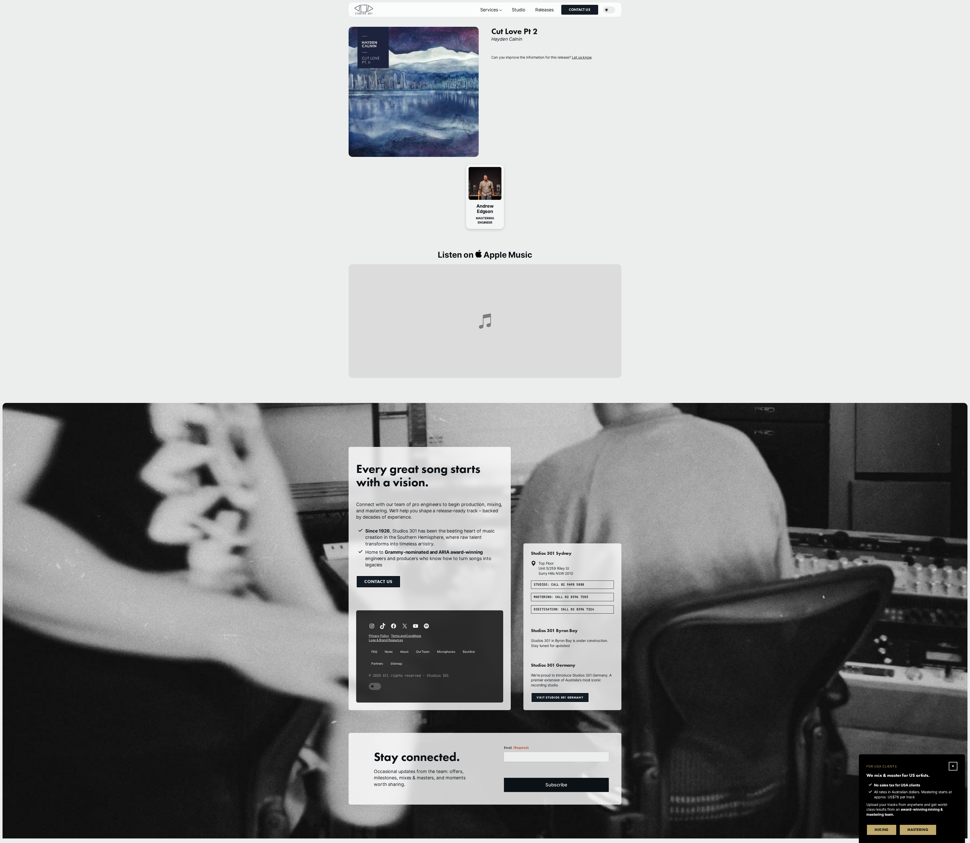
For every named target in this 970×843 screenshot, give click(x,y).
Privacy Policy (379, 636)
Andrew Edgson (484, 208)
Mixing (882, 830)
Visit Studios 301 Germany (560, 697)
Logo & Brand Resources (386, 640)
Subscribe (556, 784)
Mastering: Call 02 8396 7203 (561, 597)
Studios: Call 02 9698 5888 (559, 585)
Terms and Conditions (406, 636)
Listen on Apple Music (485, 255)
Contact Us (580, 10)
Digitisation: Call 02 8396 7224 (564, 609)
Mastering (917, 830)
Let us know (581, 57)
